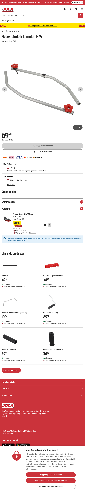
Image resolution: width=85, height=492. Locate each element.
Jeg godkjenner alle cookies (51, 475)
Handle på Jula (8, 382)
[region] (42, 469)
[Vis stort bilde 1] (42, 89)
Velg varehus (9, 21)
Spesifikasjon (8, 202)
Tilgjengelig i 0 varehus (25, 233)
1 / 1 (76, 127)
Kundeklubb (7, 395)
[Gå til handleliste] (70, 9)
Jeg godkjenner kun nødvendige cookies (51, 480)
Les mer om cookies (53, 466)
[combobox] (42, 15)
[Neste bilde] (80, 89)
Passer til (6, 208)
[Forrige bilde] (4, 89)
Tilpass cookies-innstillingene (51, 486)
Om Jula (5, 389)
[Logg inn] (64, 9)
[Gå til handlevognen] (76, 9)
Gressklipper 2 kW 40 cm (32, 216)
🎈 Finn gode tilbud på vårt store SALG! (42, 26)
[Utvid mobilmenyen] (82, 9)
